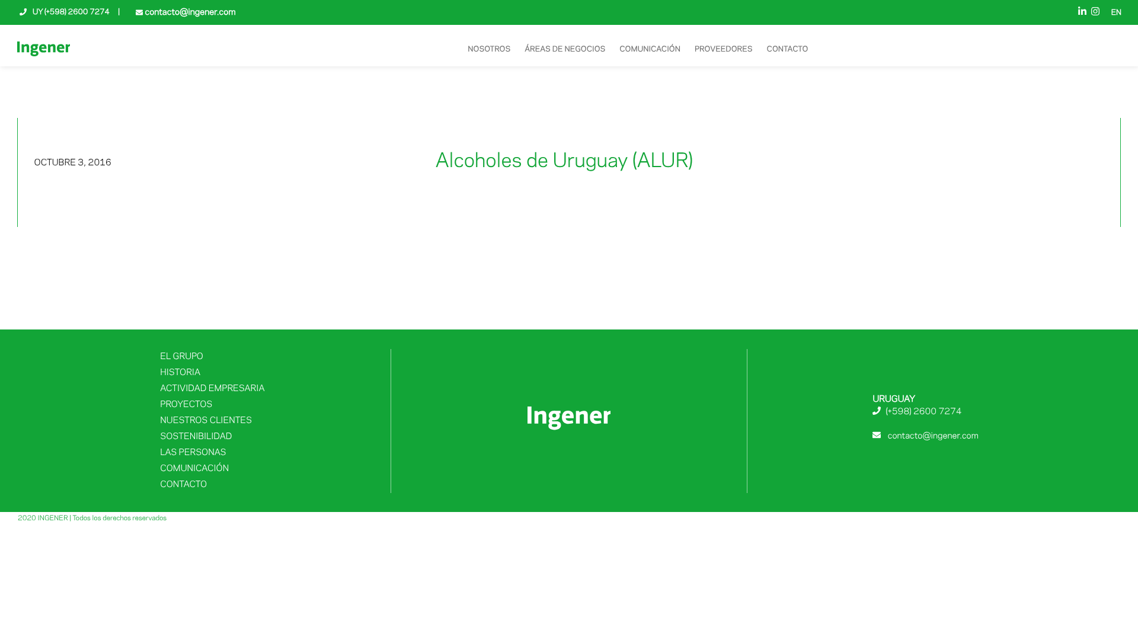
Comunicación (649, 49)
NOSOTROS (489, 49)
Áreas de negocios (565, 49)
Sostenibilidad (196, 437)
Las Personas (193, 453)
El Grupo (181, 357)
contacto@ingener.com (189, 12)
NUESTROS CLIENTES (206, 421)
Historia (180, 373)
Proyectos (186, 405)
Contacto (787, 49)
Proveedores (724, 49)
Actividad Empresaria (212, 389)
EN (1116, 13)
